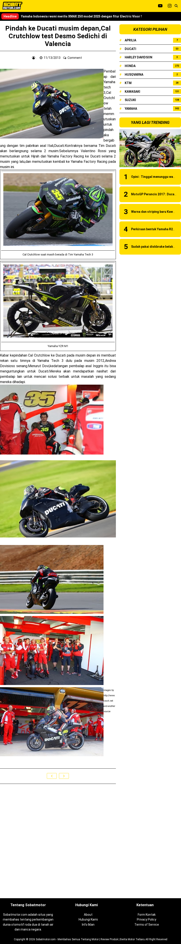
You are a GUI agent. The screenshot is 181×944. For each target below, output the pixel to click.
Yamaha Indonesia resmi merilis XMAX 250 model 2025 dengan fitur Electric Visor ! (81, 16)
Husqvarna (134, 74)
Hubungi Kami (88, 919)
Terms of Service (146, 924)
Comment (75, 57)
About (88, 914)
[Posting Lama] (64, 776)
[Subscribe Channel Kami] (160, 6)
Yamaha (131, 108)
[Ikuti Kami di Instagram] (169, 6)
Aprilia (130, 40)
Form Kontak (147, 914)
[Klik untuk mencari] (176, 6)
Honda (130, 66)
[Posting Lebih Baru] (52, 776)
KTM (128, 83)
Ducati (130, 49)
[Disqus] (58, 841)
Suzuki (130, 100)
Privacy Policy (146, 919)
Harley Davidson (138, 57)
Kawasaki (132, 91)
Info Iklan (88, 924)
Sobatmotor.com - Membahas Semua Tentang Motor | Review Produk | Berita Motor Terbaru (90, 939)
